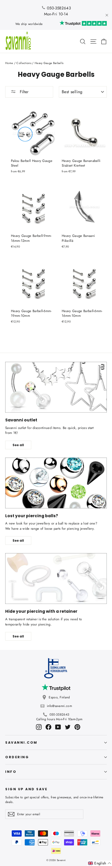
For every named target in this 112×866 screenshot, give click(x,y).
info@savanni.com (59, 706)
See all (18, 445)
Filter (23, 92)
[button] (99, 863)
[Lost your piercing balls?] (56, 483)
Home (9, 63)
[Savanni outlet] (56, 387)
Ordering (17, 757)
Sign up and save (26, 789)
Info (10, 771)
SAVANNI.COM (21, 742)
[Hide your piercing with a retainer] (56, 578)
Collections (23, 63)
